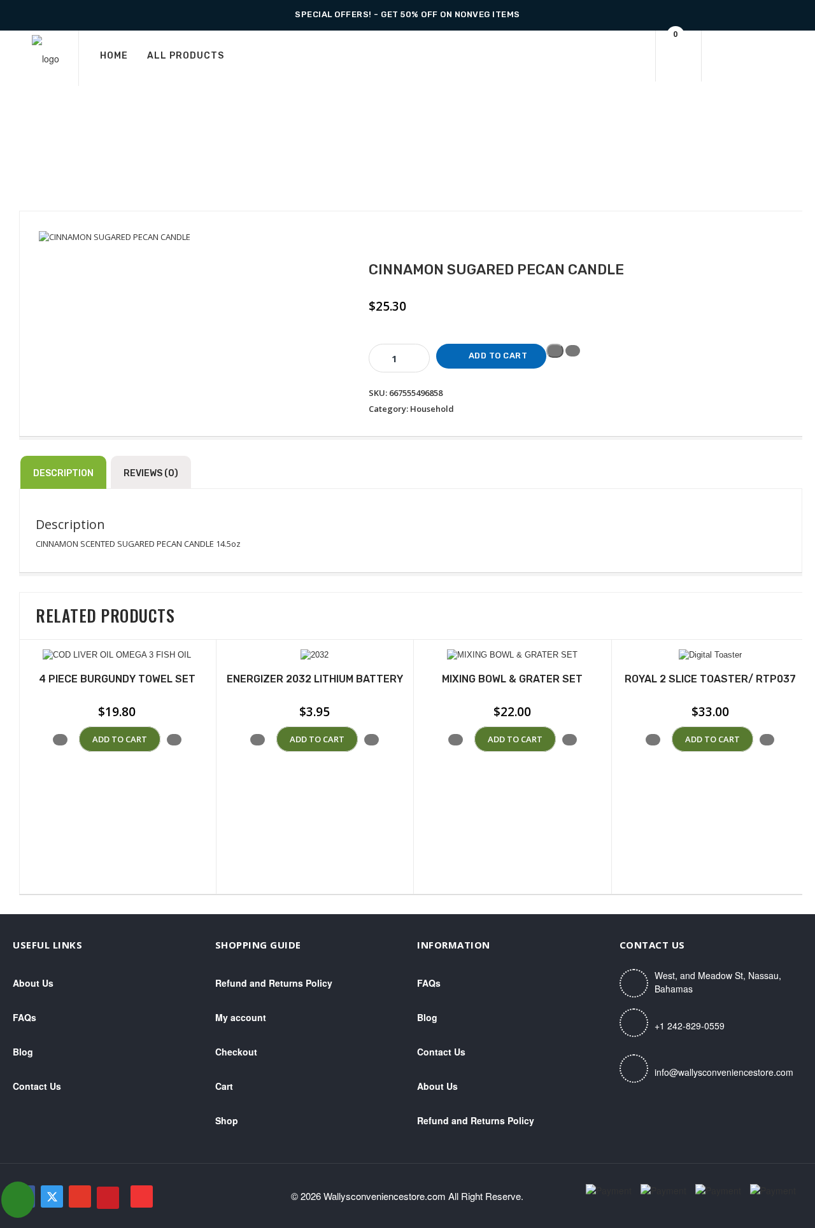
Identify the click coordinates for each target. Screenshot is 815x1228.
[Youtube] (142, 1196)
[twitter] (52, 1196)
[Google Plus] (80, 1196)
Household (432, 408)
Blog (23, 1051)
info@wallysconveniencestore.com (724, 1072)
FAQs (24, 1017)
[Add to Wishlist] (554, 351)
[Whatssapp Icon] (17, 1200)
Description (63, 473)
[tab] (63, 472)
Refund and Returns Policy (273, 983)
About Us (33, 983)
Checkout (236, 1051)
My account (240, 1017)
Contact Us (37, 1086)
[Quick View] (73, 739)
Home (114, 55)
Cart (224, 1086)
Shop (226, 1120)
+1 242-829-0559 (690, 1025)
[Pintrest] (108, 1198)
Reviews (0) (151, 473)
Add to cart (498, 355)
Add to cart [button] (119, 739)
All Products (185, 55)
